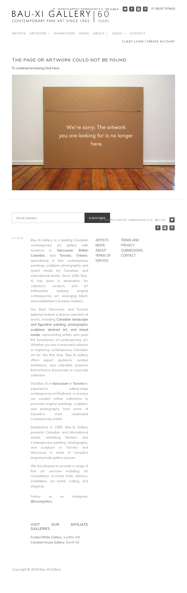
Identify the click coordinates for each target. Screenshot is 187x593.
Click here (52, 68)
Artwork (39, 33)
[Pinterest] (145, 9)
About (99, 33)
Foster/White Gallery (46, 537)
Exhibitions (64, 33)
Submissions (132, 250)
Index (117, 33)
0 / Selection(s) (163, 8)
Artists (19, 33)
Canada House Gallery (48, 542)
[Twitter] (125, 9)
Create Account (161, 41)
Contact (137, 33)
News (84, 33)
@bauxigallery (41, 501)
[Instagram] (138, 9)
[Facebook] (131, 9)
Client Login (133, 41)
